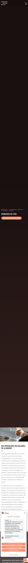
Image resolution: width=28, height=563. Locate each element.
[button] (11, 218)
